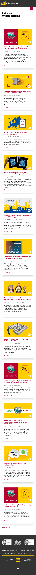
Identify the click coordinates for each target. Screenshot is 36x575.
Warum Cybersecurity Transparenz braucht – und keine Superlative (15, 173)
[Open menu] (34, 3)
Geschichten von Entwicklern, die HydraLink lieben (15, 464)
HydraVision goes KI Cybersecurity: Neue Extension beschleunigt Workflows (17, 381)
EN (31, 8)
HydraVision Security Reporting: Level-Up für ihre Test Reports (17, 505)
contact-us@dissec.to (27, 559)
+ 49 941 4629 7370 (9, 559)
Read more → (8, 66)
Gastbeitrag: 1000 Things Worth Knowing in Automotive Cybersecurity (17, 257)
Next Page (9, 528)
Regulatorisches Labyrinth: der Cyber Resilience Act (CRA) (16, 340)
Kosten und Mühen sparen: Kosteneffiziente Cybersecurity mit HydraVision (15, 422)
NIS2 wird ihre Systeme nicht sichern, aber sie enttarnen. (16, 133)
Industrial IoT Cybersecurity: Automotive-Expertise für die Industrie (18, 91)
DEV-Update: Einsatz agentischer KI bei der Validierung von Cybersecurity (16, 47)
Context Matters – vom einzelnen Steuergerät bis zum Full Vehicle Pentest (17, 298)
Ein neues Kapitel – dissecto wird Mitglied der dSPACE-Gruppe (18, 216)
